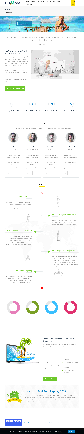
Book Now (73, 3)
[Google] (15, 173)
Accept (71, 431)
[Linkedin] (18, 173)
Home (6, 12)
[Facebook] (11, 173)
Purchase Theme (50, 379)
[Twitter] (8, 173)
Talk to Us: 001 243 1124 (16, 88)
